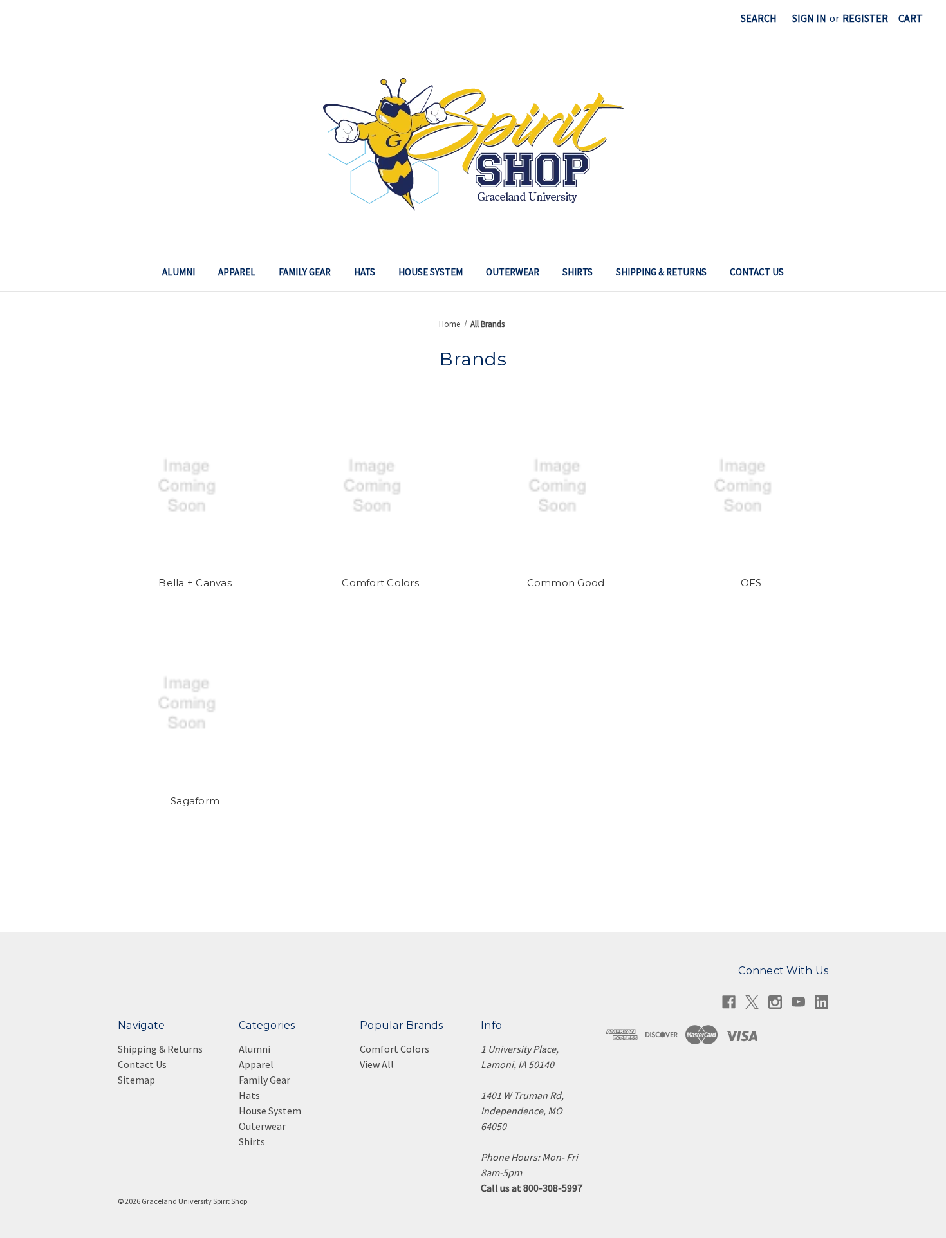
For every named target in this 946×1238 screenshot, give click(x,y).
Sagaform (195, 801)
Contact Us (757, 272)
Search (759, 18)
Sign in (809, 18)
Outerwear (512, 272)
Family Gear (305, 272)
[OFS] (751, 485)
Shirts (577, 272)
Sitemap (136, 1079)
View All (377, 1064)
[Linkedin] (821, 1002)
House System (430, 272)
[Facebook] (729, 1002)
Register (865, 18)
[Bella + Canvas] (195, 485)
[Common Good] (566, 485)
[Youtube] (798, 1002)
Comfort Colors (380, 583)
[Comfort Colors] (380, 485)
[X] (752, 1002)
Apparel (236, 272)
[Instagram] (775, 1002)
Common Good (566, 583)
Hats (364, 272)
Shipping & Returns (661, 272)
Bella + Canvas (195, 583)
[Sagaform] (195, 704)
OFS (751, 583)
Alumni (178, 272)
